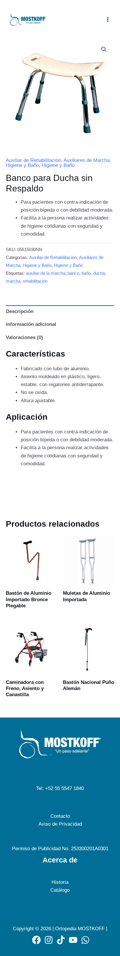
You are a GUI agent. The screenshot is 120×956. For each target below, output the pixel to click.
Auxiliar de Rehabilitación (33, 160)
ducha (99, 273)
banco (73, 273)
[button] (104, 49)
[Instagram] (48, 940)
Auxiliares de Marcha (86, 160)
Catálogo (60, 890)
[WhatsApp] (85, 940)
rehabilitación (35, 281)
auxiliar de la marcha (45, 273)
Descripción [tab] (19, 311)
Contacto (60, 816)
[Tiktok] (61, 940)
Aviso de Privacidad (60, 824)
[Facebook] (36, 940)
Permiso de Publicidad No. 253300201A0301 (60, 848)
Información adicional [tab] (31, 324)
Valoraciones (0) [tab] (24, 337)
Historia (60, 882)
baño (86, 273)
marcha (13, 281)
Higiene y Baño (22, 165)
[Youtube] (73, 940)
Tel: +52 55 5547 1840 (60, 788)
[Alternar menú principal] (107, 19)
